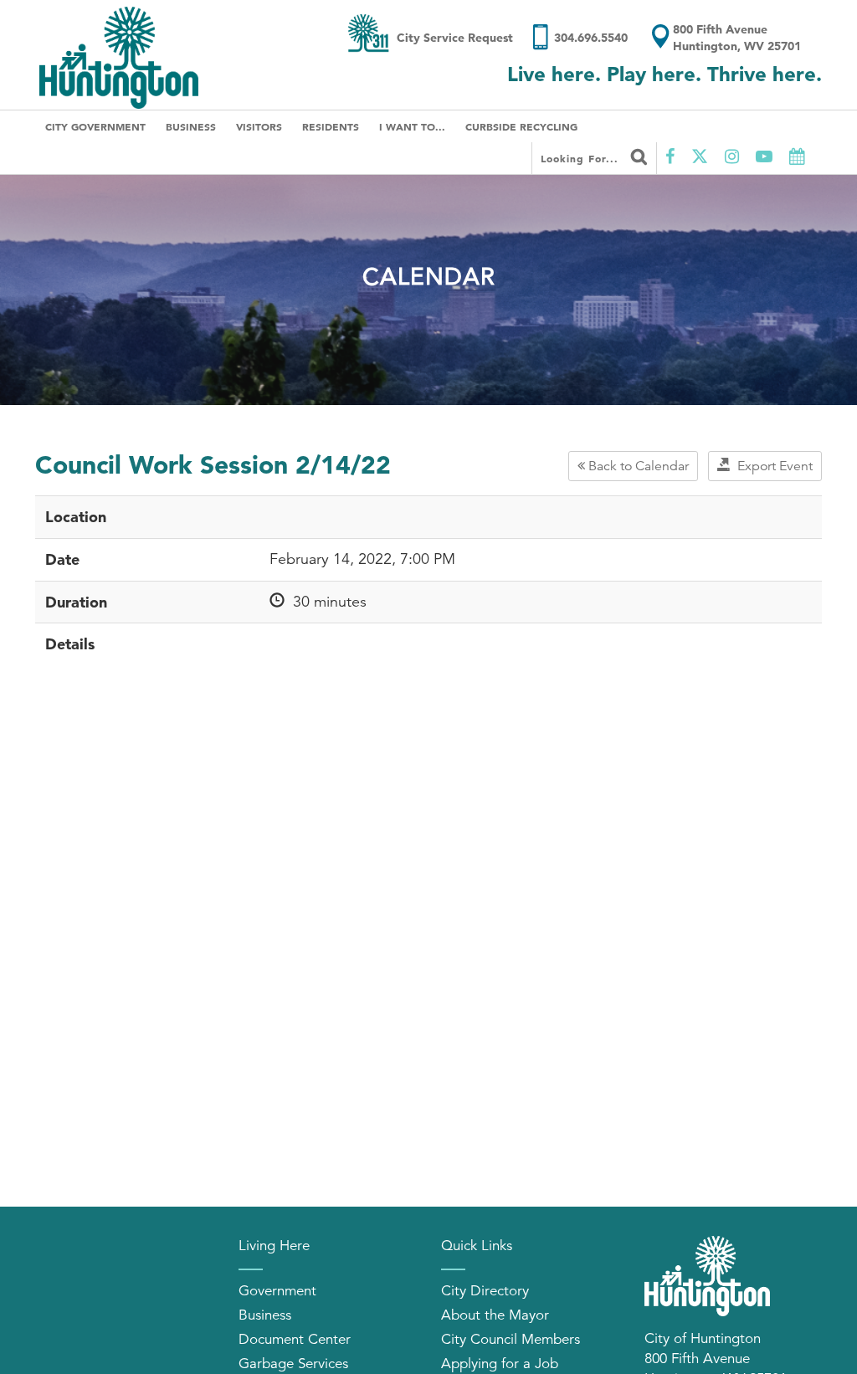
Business (191, 126)
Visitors (259, 126)
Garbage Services (293, 1363)
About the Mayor (495, 1315)
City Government (95, 126)
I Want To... (412, 126)
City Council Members (510, 1339)
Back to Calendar (637, 466)
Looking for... (582, 158)
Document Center (295, 1339)
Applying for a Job (499, 1363)
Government (277, 1291)
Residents (330, 126)
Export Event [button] (772, 466)
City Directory (485, 1291)
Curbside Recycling (521, 126)
